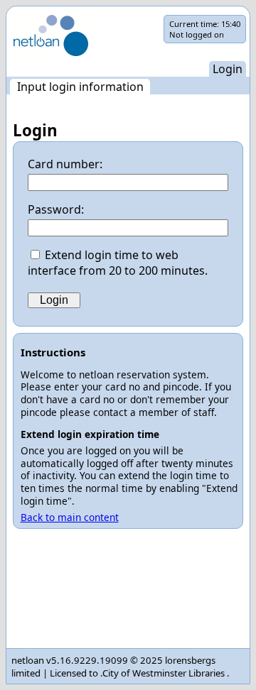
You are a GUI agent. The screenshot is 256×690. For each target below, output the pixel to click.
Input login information (80, 86)
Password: (56, 209)
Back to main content (70, 517)
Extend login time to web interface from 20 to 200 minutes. (118, 262)
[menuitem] (80, 86)
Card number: (65, 164)
